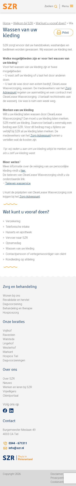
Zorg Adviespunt (40, 135)
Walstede (8, 339)
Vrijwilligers (9, 391)
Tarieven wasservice (18, 183)
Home (6, 23)
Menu (65, 6)
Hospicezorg (11, 312)
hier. (23, 170)
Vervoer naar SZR (17, 237)
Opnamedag (13, 243)
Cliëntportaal (10, 395)
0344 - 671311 (18, 443)
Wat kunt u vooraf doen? (51, 23)
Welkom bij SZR (23, 23)
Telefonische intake (18, 226)
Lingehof (8, 343)
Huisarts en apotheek (19, 232)
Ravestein (9, 335)
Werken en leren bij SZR (17, 387)
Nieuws (7, 383)
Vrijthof (7, 330)
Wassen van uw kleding (20, 248)
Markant (8, 352)
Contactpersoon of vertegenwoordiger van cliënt (36, 254)
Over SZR (9, 378)
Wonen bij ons (11, 295)
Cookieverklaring (60, 482)
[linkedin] (11, 410)
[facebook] (5, 410)
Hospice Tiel (10, 356)
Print (65, 33)
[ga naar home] (10, 6)
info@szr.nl (16, 448)
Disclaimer (57, 474)
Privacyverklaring (60, 477)
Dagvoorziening (12, 304)
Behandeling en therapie (17, 308)
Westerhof (9, 347)
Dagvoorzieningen (14, 360)
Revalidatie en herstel (16, 300)
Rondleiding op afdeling (20, 259)
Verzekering (13, 221)
